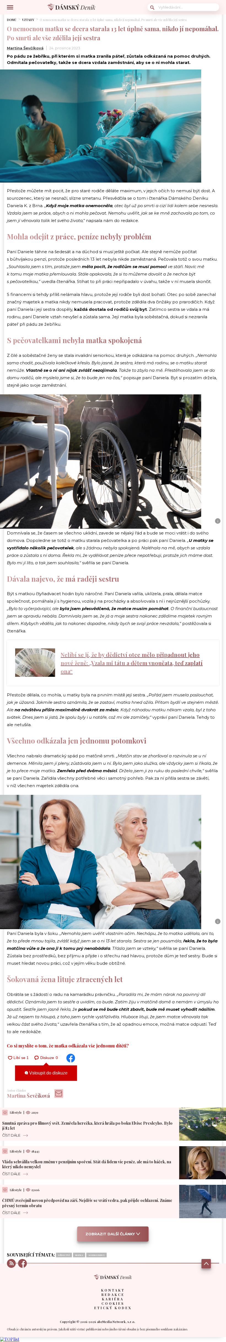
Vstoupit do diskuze (48, 1073)
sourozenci (96, 1255)
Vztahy (28, 20)
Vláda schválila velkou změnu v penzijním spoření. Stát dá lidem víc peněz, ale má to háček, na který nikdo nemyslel (86, 1164)
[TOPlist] (9, 1339)
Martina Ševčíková (25, 48)
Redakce (113, 1294)
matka (79, 1255)
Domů (12, 20)
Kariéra (113, 1299)
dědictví (64, 1255)
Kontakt (113, 1290)
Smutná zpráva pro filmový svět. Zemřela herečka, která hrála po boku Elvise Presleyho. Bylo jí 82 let (87, 1126)
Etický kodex (113, 1308)
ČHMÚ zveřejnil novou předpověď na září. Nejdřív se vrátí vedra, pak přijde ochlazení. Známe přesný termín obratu (87, 1203)
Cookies (112, 1303)
